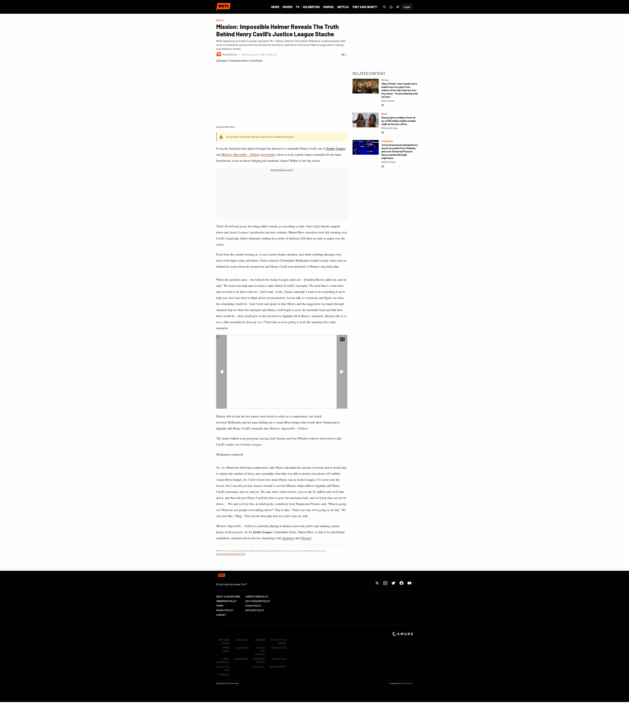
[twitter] (393, 583)
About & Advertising (228, 596)
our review (267, 154)
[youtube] (409, 583)
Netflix (343, 7)
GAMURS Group (406, 683)
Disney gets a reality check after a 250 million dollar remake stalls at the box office (398, 121)
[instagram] (385, 583)
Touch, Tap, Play (223, 668)
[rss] (377, 583)
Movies (288, 7)
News (275, 7)
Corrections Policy (256, 596)
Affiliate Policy (254, 610)
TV (297, 7)
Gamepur (260, 640)
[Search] (384, 7)
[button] (221, 372)
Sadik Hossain (388, 162)
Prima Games (225, 649)
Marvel (328, 7)
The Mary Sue (278, 659)
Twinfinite (242, 640)
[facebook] (401, 583)
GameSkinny (241, 659)
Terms (219, 605)
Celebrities (311, 7)
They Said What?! (364, 7)
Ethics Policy (253, 605)
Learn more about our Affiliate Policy (231, 553)
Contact (221, 614)
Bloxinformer (278, 666)
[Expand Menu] (397, 7)
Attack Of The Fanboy (278, 642)
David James (387, 100)
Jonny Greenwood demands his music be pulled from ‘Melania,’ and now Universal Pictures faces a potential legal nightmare (399, 151)
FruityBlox (258, 666)
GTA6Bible (223, 674)
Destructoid (278, 647)
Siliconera (241, 647)
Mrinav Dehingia (389, 128)
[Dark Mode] (391, 7)
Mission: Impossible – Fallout (240, 154)
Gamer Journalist (222, 661)
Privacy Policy (224, 610)
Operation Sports (259, 661)
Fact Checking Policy (257, 601)
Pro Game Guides (224, 642)
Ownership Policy (226, 601)
